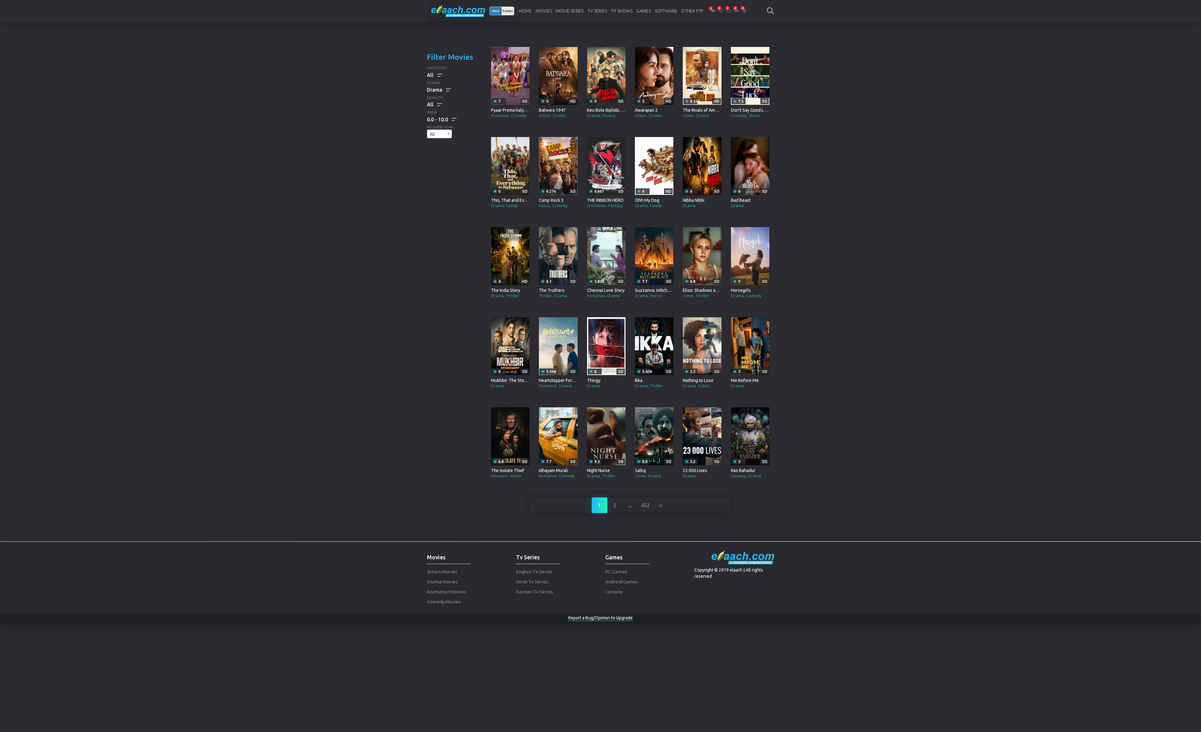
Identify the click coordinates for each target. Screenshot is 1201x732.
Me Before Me (745, 380)
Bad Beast (741, 200)
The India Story (505, 290)
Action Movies (442, 571)
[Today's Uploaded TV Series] (721, 10)
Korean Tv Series (534, 591)
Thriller (512, 295)
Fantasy (615, 205)
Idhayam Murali (553, 470)
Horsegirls (741, 290)
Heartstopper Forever (560, 380)
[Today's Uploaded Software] (744, 10)
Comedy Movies (444, 601)
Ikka (638, 380)
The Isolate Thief (507, 470)
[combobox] (439, 134)
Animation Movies (446, 591)
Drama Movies (442, 581)
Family (512, 205)
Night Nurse (598, 470)
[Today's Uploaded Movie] (714, 10)
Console (614, 591)
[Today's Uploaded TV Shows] (729, 10)
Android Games (621, 581)
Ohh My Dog (647, 200)
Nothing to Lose (698, 380)
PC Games (616, 571)
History (609, 115)
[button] (442, 119)
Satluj (640, 470)
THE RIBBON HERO (605, 200)
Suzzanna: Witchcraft (656, 290)
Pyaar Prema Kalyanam (512, 110)
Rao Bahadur (743, 470)
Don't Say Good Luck (751, 110)
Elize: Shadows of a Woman (709, 290)
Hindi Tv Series (532, 581)
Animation (596, 205)
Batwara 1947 (552, 110)
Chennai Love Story (606, 290)
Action (544, 115)
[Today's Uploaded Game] (737, 10)
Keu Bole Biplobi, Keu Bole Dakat (619, 110)
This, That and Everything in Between (527, 200)
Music (754, 115)
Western (499, 476)
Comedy (519, 115)
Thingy (593, 380)
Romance (500, 115)
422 (645, 505)
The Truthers (552, 290)
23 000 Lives (695, 470)
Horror (656, 295)
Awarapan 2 (646, 110)
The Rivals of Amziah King (707, 110)
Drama (559, 115)
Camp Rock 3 (551, 200)
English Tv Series (534, 571)
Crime (688, 115)
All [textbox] (432, 134)
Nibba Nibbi (693, 200)
